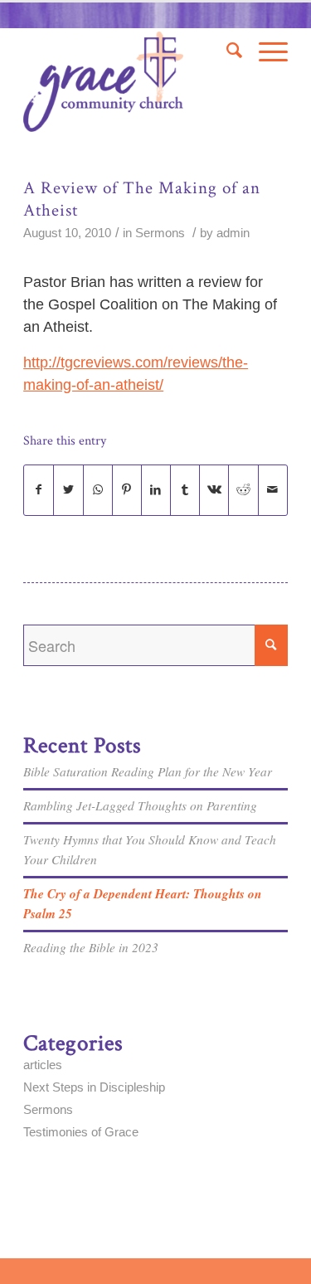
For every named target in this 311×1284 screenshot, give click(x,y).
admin (233, 233)
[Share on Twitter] (68, 490)
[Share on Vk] (214, 490)
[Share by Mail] (273, 490)
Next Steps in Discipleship (94, 1087)
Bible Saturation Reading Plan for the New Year (147, 771)
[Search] (226, 50)
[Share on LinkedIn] (156, 490)
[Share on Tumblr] (185, 490)
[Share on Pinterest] (127, 490)
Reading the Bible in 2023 (90, 947)
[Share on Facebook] (38, 490)
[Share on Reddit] (243, 490)
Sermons (160, 233)
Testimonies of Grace (80, 1132)
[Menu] (265, 50)
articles (42, 1065)
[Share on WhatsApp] (98, 490)
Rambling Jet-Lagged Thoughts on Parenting (140, 805)
